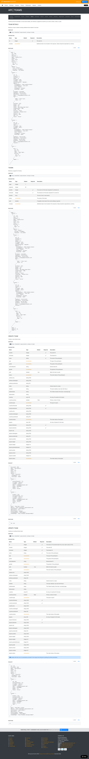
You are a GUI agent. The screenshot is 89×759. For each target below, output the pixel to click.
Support (34, 5)
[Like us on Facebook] (59, 749)
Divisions (27, 16)
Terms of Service (43, 753)
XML (79, 47)
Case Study (45, 738)
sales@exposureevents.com (67, 744)
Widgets (28, 740)
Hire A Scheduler (29, 742)
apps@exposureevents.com (67, 745)
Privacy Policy (51, 753)
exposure (9, 1)
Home (11, 738)
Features (17, 5)
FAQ (43, 744)
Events (6, 5)
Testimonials (28, 5)
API (27, 739)
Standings (37, 16)
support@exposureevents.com (68, 743)
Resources (45, 740)
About (11, 739)
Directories (28, 743)
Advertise (28, 738)
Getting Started (11, 17)
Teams (32, 16)
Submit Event (65, 729)
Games (46, 16)
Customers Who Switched (48, 742)
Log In (79, 1)
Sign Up (85, 1)
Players (42, 16)
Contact (39, 5)
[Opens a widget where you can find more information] (84, 756)
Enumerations (78, 16)
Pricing (22, 5)
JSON (74, 47)
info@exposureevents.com (65, 747)
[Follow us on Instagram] (65, 749)
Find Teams (45, 739)
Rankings (11, 5)
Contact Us (45, 747)
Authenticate (17, 16)
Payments (67, 16)
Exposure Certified (30, 744)
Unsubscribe (45, 743)
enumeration (17, 43)
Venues (50, 16)
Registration (61, 16)
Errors (72, 16)
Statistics (56, 16)
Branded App (29, 746)
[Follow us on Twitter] (62, 749)
